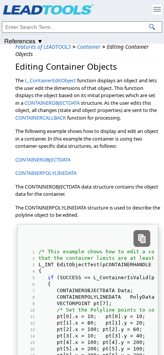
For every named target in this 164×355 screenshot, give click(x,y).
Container (89, 46)
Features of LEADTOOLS (43, 46)
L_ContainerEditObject (50, 80)
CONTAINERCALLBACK (40, 117)
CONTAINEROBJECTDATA (52, 102)
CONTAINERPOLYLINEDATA (46, 173)
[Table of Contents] (157, 9)
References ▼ (23, 41)
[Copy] (141, 238)
